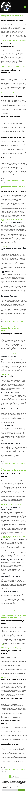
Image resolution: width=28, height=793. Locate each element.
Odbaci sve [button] (14, 790)
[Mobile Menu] (25, 7)
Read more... (4, 182)
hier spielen (20, 38)
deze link (19, 351)
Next (18, 776)
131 (15, 776)
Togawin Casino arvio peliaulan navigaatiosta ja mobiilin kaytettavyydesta (13, 469)
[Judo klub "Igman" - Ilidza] (6, 6)
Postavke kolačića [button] (6, 790)
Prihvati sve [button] (21, 790)
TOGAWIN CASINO (8, 494)
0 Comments (22, 180)
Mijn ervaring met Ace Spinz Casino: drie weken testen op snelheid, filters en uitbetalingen (12, 328)
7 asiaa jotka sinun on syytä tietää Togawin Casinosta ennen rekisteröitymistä (13, 616)
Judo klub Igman (7, 180)
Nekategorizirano (15, 180)
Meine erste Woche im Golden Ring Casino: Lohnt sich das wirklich (13, 16)
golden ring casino (5, 206)
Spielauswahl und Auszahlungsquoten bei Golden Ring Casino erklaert (13, 187)
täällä (2, 644)
